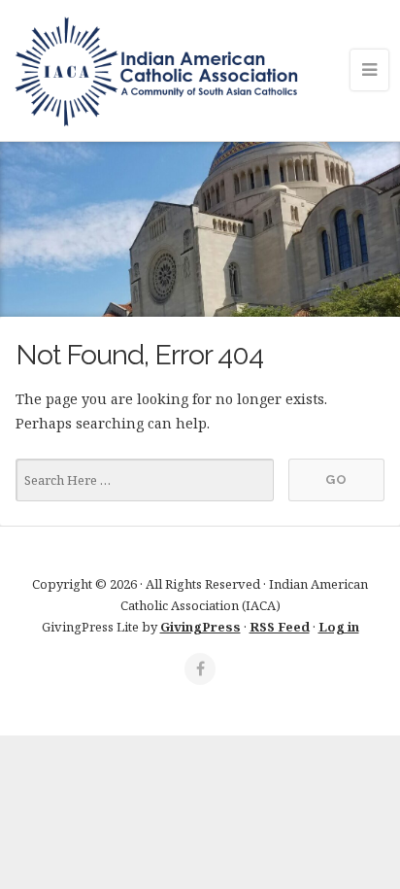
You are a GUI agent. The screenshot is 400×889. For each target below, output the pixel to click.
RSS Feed (280, 626)
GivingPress (200, 626)
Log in (338, 626)
